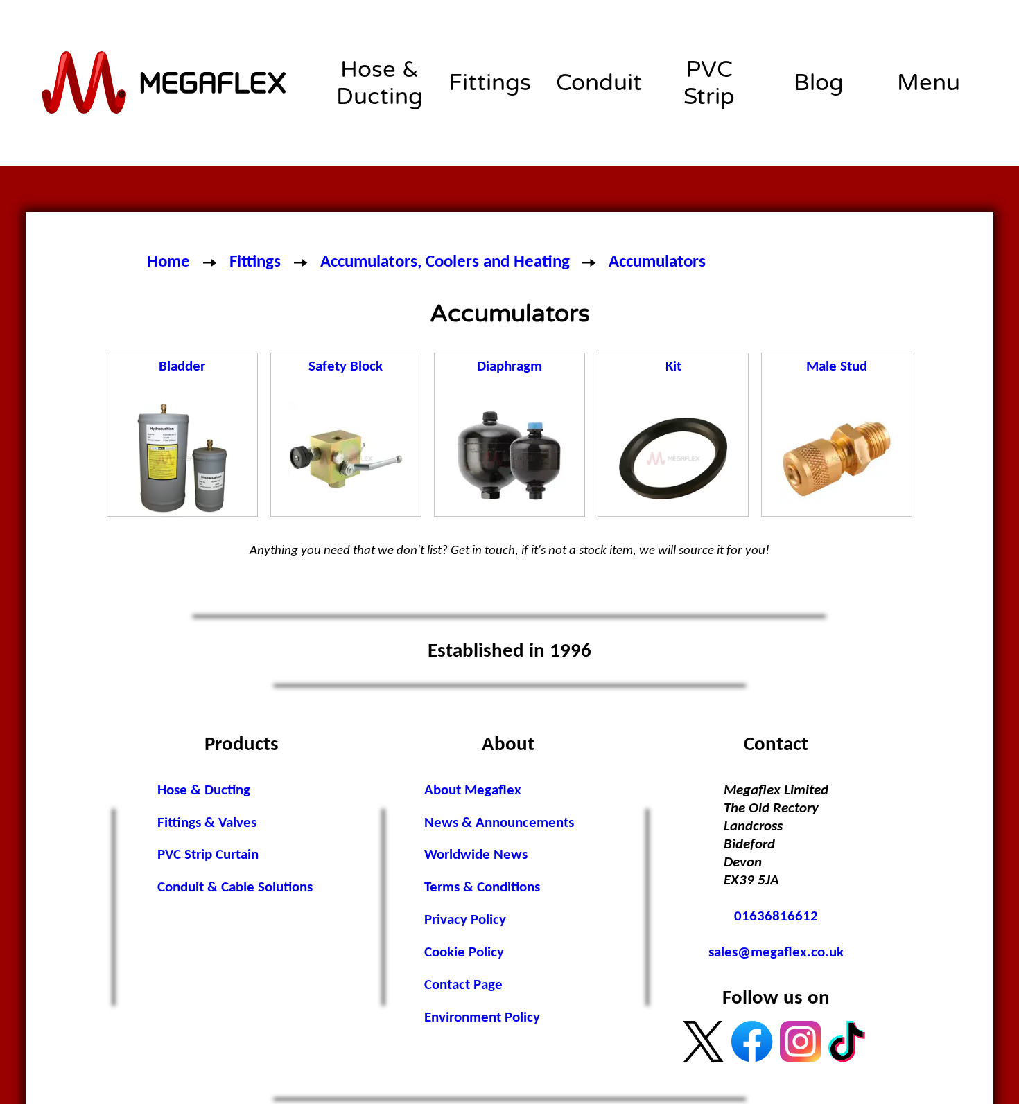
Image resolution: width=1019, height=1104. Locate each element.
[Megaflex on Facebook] (751, 1041)
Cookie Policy (464, 952)
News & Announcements (499, 823)
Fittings (489, 82)
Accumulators (657, 262)
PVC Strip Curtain (208, 855)
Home (168, 262)
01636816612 (776, 916)
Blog (819, 82)
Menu (928, 82)
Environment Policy (482, 1017)
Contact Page (463, 985)
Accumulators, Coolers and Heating (445, 262)
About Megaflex (472, 790)
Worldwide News (476, 855)
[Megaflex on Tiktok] (848, 1041)
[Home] (165, 83)
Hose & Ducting (379, 83)
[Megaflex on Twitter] (703, 1041)
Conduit (599, 82)
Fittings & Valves (206, 823)
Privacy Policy (465, 920)
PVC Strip (709, 83)
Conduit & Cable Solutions (235, 887)
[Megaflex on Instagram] (800, 1041)
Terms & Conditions (482, 887)
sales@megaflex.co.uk (776, 952)
